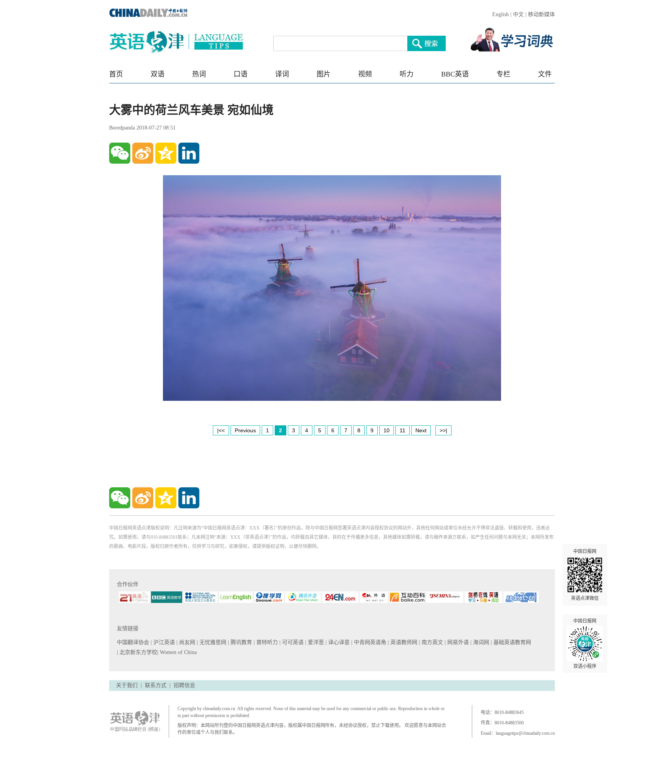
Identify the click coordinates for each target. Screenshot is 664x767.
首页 (116, 74)
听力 (406, 74)
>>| (443, 430)
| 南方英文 (432, 642)
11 (402, 430)
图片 (323, 74)
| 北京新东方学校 (137, 652)
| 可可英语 (292, 642)
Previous (245, 430)
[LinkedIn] (188, 153)
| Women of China (177, 652)
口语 (240, 74)
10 (386, 430)
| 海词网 (480, 642)
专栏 (503, 74)
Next (421, 430)
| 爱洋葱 (315, 642)
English (500, 14)
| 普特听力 (266, 642)
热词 (199, 74)
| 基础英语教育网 (512, 642)
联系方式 (155, 685)
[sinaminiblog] (142, 153)
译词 (282, 74)
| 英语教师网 (403, 642)
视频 (365, 74)
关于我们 (127, 685)
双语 (157, 74)
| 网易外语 (457, 642)
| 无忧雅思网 (212, 642)
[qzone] (165, 153)
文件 (545, 74)
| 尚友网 (186, 642)
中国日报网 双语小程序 (584, 643)
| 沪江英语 (163, 642)
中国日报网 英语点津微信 (585, 575)
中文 (518, 14)
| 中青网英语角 (369, 642)
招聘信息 (184, 685)
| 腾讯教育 (241, 642)
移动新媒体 (541, 14)
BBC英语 (455, 74)
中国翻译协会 (134, 642)
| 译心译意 (338, 642)
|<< (221, 430)
